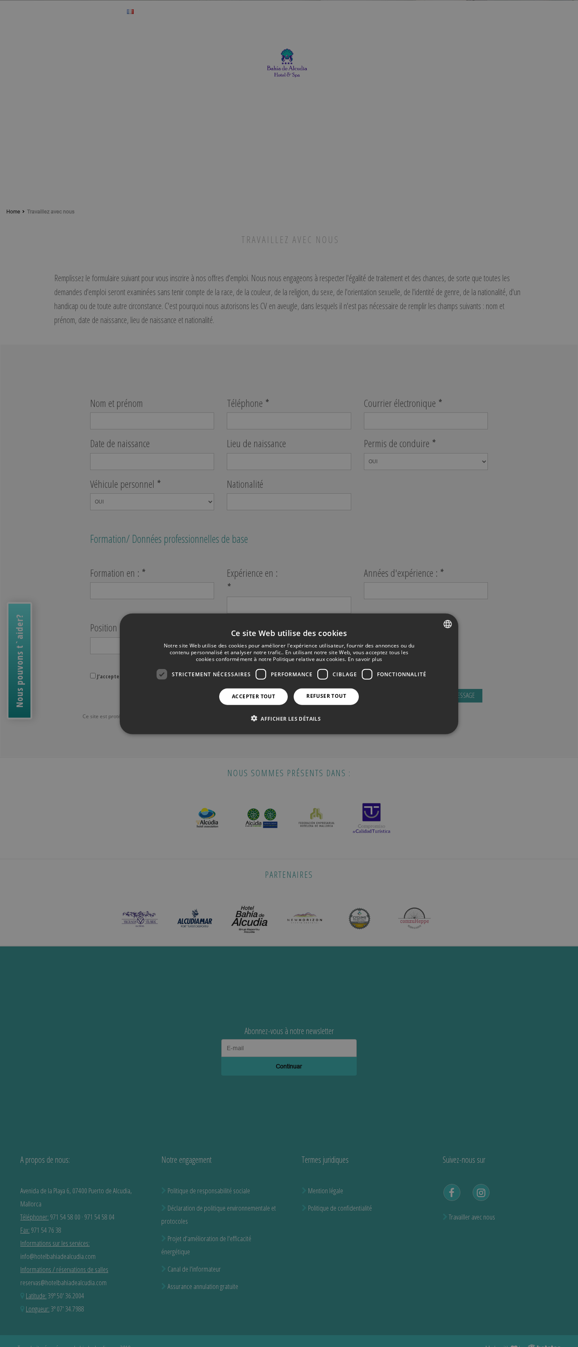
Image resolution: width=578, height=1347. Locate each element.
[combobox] (447, 624)
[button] (289, 718)
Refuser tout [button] (326, 695)
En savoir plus (365, 658)
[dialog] (289, 673)
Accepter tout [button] (253, 696)
